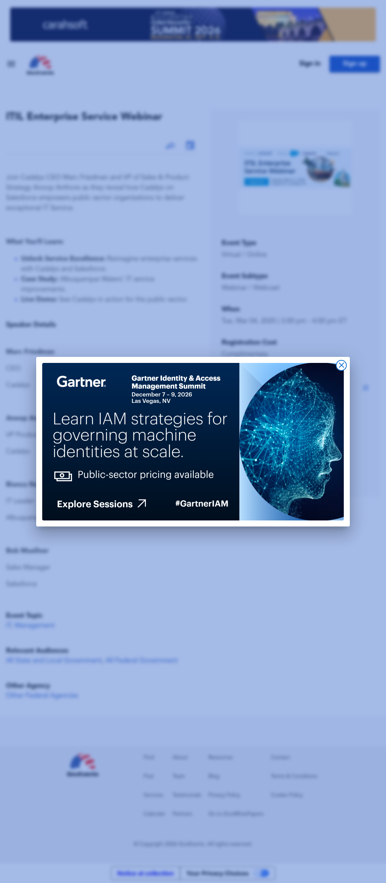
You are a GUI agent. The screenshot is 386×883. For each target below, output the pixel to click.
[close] (341, 365)
